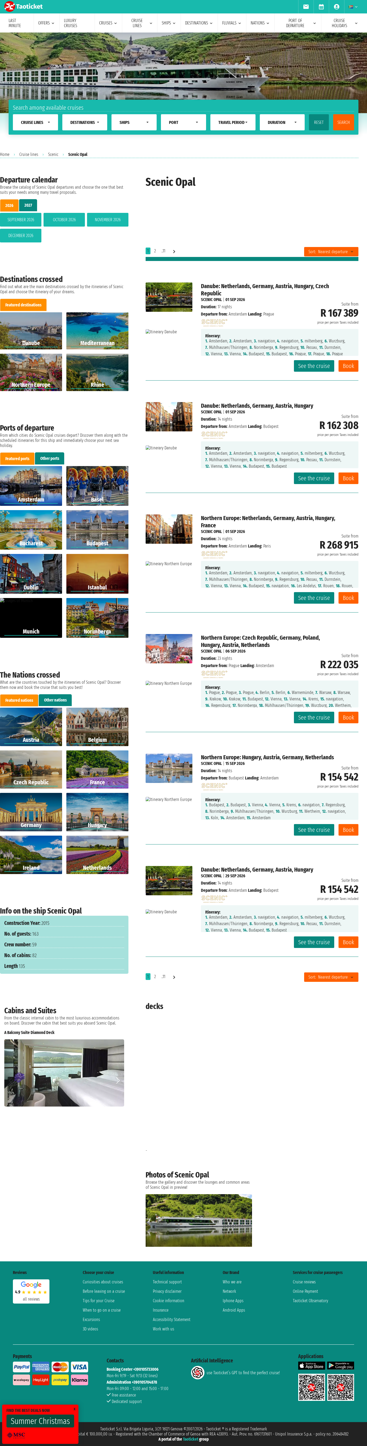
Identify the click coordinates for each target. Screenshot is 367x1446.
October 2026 (64, 219)
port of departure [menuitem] (295, 23)
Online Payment (305, 1291)
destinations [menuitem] (196, 23)
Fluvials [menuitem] (229, 23)
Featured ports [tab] (17, 458)
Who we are (232, 1281)
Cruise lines (28, 154)
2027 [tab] (28, 205)
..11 (163, 250)
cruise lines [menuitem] (137, 23)
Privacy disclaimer (167, 1291)
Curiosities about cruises (103, 1281)
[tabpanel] (64, 229)
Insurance (160, 1310)
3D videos (90, 1329)
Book (348, 366)
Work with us (163, 1329)
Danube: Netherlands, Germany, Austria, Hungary (257, 405)
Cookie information (168, 1300)
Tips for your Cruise (98, 1300)
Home (4, 154)
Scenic (53, 154)
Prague (234, 665)
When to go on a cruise (102, 1310)
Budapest (236, 778)
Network (229, 1291)
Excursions (91, 1319)
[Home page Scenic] (214, 321)
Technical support (167, 1281)
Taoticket (190, 1439)
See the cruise (314, 366)
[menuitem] (306, 6)
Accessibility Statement (171, 1319)
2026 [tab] (9, 205)
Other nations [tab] (55, 700)
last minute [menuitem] (15, 23)
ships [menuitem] (166, 23)
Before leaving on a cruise (104, 1291)
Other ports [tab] (49, 458)
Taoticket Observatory (310, 1300)
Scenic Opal (211, 299)
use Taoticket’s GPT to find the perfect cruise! (243, 1372)
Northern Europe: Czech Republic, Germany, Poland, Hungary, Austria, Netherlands (260, 641)
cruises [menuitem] (105, 23)
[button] (117, 1080)
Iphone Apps (233, 1300)
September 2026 (21, 219)
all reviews (31, 1299)
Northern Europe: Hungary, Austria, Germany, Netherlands (267, 757)
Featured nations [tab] (19, 700)
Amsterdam (238, 314)
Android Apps (234, 1310)
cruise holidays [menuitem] (339, 23)
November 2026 (108, 219)
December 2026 (20, 235)
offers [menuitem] (44, 23)
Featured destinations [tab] (23, 304)
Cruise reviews (304, 1281)
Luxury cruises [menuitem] (70, 23)
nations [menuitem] (258, 23)
